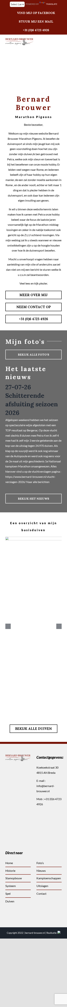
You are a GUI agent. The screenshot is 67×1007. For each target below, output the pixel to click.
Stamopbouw (13, 878)
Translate (51, 4)
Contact (41, 893)
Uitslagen (42, 886)
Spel (8, 893)
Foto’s (40, 863)
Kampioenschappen (48, 878)
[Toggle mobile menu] (60, 47)
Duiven (9, 901)
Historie (10, 870)
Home (9, 863)
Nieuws (41, 870)
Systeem (10, 886)
